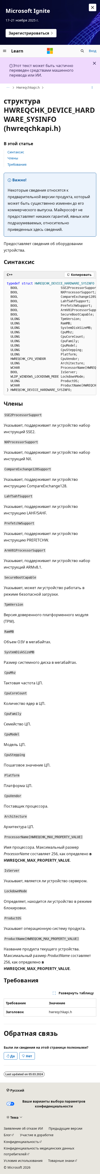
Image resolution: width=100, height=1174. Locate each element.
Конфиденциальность (21, 1141)
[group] (50, 336)
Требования (17, 164)
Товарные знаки (61, 1160)
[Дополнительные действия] (92, 87)
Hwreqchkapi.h (28, 87)
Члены (12, 158)
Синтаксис (15, 152)
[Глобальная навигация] (4, 51)
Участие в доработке (36, 1135)
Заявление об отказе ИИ (23, 1128)
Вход (92, 51)
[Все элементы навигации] (8, 87)
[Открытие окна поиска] (82, 51)
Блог (7, 1135)
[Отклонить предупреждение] (92, 7)
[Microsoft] (50, 51)
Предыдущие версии (65, 1128)
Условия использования (23, 1160)
